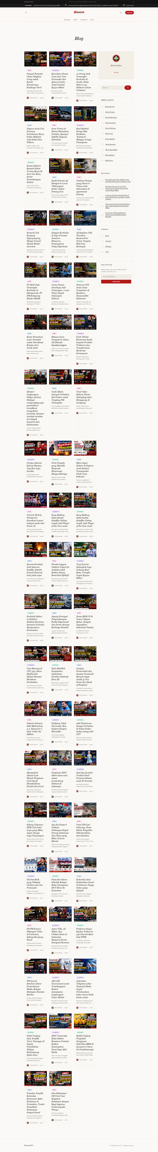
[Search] (26, 13)
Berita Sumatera (110, 123)
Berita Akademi (110, 139)
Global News (109, 160)
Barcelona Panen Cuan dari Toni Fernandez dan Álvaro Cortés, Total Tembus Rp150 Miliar (116, 188)
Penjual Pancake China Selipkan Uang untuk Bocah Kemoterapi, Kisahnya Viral (118, 180)
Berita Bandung (111, 144)
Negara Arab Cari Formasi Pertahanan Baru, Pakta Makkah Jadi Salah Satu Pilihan (117, 206)
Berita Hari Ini (109, 106)
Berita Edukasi (109, 155)
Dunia (75, 20)
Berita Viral (109, 133)
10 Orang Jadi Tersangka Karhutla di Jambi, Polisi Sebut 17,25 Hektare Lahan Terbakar (117, 197)
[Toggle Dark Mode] (121, 13)
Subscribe (129, 12)
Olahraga (83, 20)
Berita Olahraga (110, 128)
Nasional (67, 20)
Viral (92, 20)
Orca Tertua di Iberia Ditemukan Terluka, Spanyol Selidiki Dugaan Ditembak (115, 214)
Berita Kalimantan (111, 117)
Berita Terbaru (110, 112)
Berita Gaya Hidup (111, 149)
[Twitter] (133, 1)
